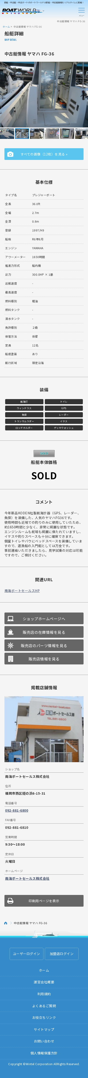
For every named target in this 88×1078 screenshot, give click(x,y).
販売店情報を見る (44, 659)
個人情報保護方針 (44, 1053)
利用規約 (44, 993)
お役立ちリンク (44, 1017)
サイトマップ (44, 1029)
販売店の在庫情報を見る (44, 632)
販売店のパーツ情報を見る (44, 645)
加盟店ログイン (62, 953)
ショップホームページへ (44, 618)
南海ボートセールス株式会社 (27, 878)
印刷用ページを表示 (44, 900)
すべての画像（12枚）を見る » (44, 154)
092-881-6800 (16, 810)
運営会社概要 (44, 982)
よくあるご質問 (44, 1005)
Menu (81, 11)
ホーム (6, 26)
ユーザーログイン (26, 953)
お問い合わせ (44, 1041)
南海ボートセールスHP (22, 590)
